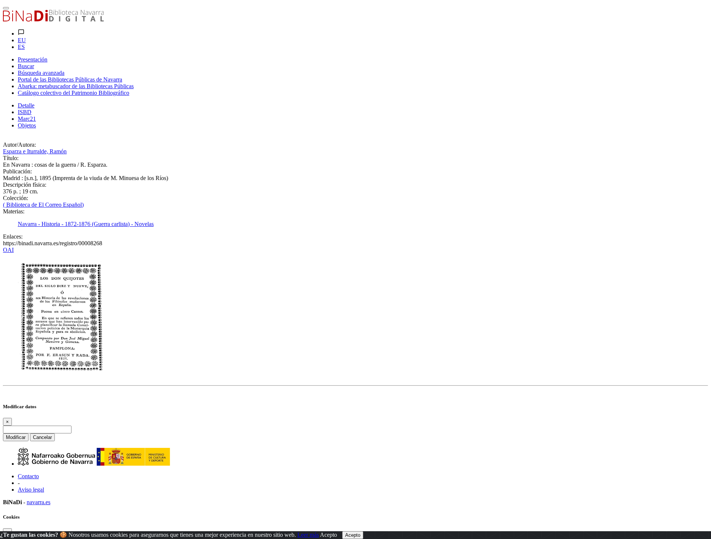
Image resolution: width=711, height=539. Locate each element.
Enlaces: (13, 236)
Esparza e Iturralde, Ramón (35, 151)
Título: (11, 158)
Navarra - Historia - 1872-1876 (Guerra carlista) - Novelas (86, 224)
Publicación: (17, 171)
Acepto (328, 535)
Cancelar (42, 437)
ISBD (24, 112)
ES (21, 47)
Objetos (27, 125)
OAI (8, 250)
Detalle (26, 105)
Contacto (28, 476)
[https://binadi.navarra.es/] (53, 19)
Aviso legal (31, 489)
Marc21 (27, 119)
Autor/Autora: (19, 145)
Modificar (16, 437)
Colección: (15, 198)
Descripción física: (24, 185)
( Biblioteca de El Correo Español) (43, 205)
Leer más (308, 535)
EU (22, 40)
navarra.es (38, 502)
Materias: (13, 211)
